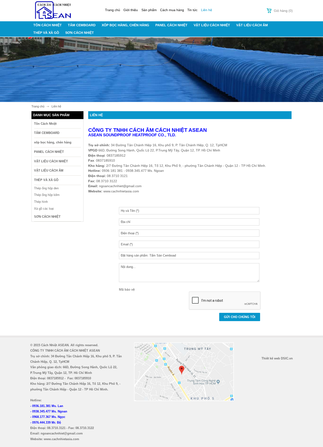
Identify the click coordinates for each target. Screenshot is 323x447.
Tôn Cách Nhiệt (47, 25)
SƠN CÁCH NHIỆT (79, 33)
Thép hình (41, 202)
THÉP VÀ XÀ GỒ (46, 33)
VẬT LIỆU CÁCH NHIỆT (212, 25)
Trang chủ (112, 10)
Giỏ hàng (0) (283, 11)
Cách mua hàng (172, 10)
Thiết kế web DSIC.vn (277, 358)
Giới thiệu (130, 10)
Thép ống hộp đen (46, 188)
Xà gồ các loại (44, 208)
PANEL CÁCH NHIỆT (171, 25)
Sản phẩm (149, 10)
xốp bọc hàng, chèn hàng (125, 25)
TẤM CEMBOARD (82, 25)
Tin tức (192, 10)
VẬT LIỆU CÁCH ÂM (252, 25)
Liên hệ (206, 10)
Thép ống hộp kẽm (47, 195)
